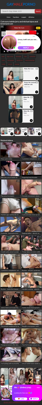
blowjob (18, 56)
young (17, 64)
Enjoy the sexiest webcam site (30, 83)
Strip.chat (27, 71)
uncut (10, 64)
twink (3, 64)
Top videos (16, 17)
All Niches (31, 17)
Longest (23, 17)
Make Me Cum (19, 28)
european (10, 60)
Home (8, 17)
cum (25, 56)
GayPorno (21, 4)
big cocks (10, 56)
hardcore (20, 60)
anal (3, 56)
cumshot (32, 56)
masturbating (29, 60)
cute (3, 60)
